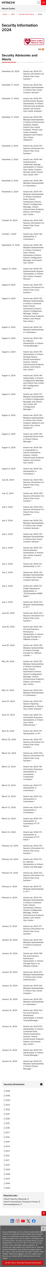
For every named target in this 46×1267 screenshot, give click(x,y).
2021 (7, 1114)
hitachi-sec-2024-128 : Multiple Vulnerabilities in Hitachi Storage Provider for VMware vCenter (33, 650)
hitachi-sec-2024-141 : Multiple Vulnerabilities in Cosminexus (33, 329)
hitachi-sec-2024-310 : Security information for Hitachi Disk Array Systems (33, 149)
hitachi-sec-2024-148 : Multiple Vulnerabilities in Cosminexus (33, 183)
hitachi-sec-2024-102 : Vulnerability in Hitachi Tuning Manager (33, 1052)
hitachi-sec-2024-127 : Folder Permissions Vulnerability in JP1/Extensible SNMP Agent (33, 591)
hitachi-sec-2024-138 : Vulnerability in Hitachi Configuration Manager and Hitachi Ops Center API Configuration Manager (33, 381)
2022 (7, 1109)
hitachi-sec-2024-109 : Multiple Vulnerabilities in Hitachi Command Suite (33, 944)
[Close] (43, 1228)
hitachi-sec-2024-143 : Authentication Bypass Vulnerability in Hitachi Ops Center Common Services (33, 274)
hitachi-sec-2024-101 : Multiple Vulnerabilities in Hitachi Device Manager (33, 1065)
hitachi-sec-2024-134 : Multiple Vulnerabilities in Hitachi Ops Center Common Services (33, 524)
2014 (7, 1146)
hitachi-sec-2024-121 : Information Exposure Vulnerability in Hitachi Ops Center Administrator (33, 720)
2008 (7, 1174)
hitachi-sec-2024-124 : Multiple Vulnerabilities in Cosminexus (33, 692)
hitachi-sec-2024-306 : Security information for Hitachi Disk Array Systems (33, 483)
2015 (7, 1142)
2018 (7, 1128)
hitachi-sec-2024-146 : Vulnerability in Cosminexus (33, 236)
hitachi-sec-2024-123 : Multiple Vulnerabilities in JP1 (33, 604)
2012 (7, 1155)
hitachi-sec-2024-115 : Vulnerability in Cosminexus (33, 810)
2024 (7, 1100)
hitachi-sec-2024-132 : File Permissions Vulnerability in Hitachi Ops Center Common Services (33, 553)
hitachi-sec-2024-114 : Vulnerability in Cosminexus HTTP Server (33, 822)
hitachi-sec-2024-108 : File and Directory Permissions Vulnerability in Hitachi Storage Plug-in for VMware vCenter (33, 959)
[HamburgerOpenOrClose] (43, 2)
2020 (7, 1119)
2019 (7, 1123)
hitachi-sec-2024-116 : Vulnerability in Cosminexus (33, 799)
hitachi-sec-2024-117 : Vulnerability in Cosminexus (33, 787)
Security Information (14, 1084)
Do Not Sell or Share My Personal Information (23, 1263)
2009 (7, 1169)
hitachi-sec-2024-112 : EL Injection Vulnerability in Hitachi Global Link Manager (33, 863)
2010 (7, 1165)
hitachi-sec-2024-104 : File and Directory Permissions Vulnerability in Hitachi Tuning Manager (33, 1015)
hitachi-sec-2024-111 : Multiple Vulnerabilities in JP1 (33, 889)
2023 (7, 1105)
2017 (7, 1132)
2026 (7, 1091)
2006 (7, 1183)
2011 (7, 1160)
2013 (7, 1151)
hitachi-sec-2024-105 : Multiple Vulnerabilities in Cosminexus (33, 1001)
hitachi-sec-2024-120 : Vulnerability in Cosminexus (33, 471)
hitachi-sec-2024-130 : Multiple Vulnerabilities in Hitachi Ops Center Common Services (33, 576)
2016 (7, 1137)
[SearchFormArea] (38, 2)
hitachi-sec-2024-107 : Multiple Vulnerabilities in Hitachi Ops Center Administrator (33, 976)
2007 (7, 1179)
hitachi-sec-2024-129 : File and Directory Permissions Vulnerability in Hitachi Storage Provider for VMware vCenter (33, 633)
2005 (7, 1188)
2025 (7, 1095)
